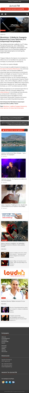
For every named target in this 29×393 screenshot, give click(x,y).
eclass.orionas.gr (4, 92)
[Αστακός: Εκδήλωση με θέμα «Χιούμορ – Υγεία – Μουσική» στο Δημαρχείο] (13, 142)
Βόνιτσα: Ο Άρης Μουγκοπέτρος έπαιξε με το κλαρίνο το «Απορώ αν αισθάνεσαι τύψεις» (19, 309)
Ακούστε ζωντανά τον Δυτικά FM (15, 9)
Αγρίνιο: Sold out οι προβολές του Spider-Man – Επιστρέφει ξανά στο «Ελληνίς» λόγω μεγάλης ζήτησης (13, 245)
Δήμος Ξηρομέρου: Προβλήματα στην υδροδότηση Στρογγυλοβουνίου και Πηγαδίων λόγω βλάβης (14, 205)
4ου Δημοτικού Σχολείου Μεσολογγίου (10, 69)
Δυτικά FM (14, 6)
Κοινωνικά (3, 30)
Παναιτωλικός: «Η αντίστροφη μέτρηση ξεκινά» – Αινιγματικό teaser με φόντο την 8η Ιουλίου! (12, 118)
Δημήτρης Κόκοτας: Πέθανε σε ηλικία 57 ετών (13, 301)
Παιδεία (3, 348)
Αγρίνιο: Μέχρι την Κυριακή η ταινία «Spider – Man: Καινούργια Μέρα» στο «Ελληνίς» (18, 262)
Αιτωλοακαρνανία (6, 338)
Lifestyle (3, 298)
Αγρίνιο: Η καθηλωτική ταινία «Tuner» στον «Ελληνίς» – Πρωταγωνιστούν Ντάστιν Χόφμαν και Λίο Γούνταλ (18, 254)
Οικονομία (4, 347)
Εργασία (3, 343)
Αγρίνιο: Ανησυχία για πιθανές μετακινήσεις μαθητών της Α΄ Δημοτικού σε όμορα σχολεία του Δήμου (15, 123)
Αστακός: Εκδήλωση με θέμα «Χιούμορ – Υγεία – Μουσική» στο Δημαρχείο (13, 153)
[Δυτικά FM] (2, 14)
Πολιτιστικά (4, 240)
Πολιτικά (4, 350)
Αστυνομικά (4, 340)
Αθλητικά (4, 337)
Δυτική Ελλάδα (5, 341)
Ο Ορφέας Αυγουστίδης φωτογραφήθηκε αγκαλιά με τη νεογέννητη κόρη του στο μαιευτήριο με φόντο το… (18, 318)
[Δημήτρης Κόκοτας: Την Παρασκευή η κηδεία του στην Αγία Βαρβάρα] (13, 168)
